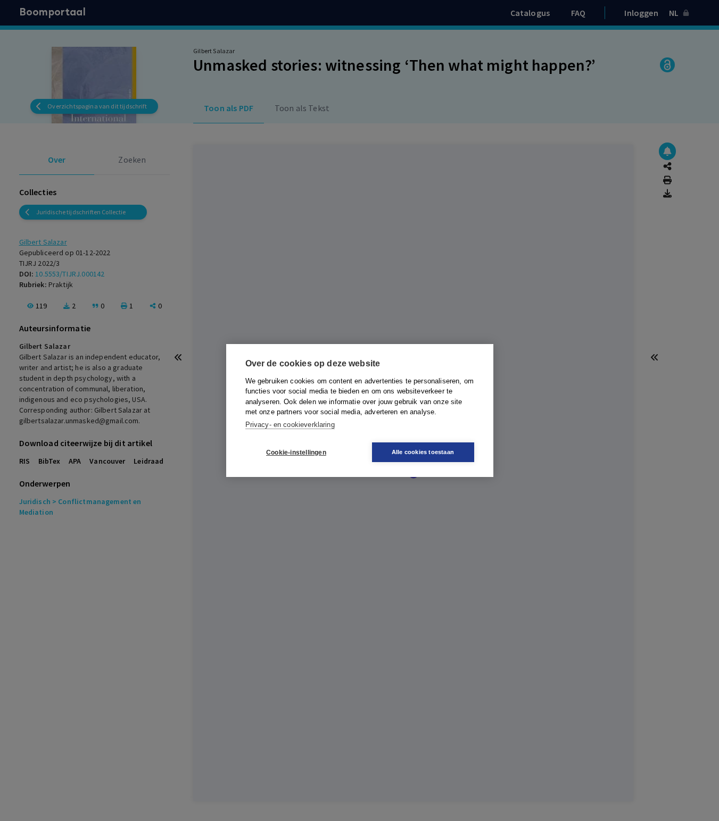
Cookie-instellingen (296, 452)
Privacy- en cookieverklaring (290, 425)
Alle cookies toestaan (423, 452)
